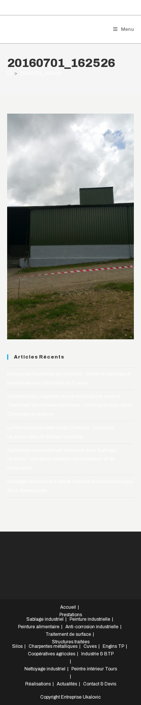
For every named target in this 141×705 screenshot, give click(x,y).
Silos (17, 646)
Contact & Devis (99, 684)
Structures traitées (70, 641)
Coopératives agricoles (51, 653)
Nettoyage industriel (44, 669)
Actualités (67, 684)
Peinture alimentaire (38, 626)
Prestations (70, 614)
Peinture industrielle (90, 619)
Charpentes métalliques (53, 646)
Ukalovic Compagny (48, 29)
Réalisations (38, 684)
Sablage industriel (45, 619)
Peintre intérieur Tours (94, 669)
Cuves (90, 646)
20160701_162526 (40, 73)
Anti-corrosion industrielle (91, 626)
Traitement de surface (68, 634)
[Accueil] (9, 73)
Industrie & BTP (97, 653)
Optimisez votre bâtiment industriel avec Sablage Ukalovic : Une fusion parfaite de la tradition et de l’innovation (62, 459)
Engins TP (113, 646)
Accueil (68, 607)
